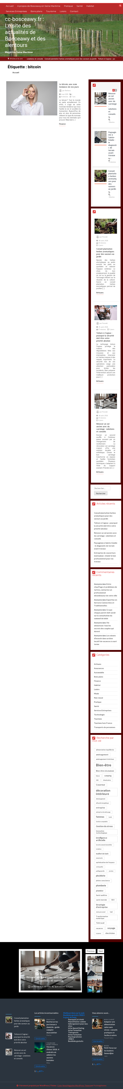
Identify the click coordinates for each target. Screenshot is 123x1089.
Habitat (90, 6)
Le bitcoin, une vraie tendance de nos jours (69, 85)
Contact (74, 11)
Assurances (99, 668)
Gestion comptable (102, 821)
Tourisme (51, 11)
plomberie (101, 885)
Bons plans (36, 11)
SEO (112, 900)
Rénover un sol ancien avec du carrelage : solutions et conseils (112, 103)
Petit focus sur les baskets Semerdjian (110, 1050)
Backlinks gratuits (70, 1015)
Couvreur (100, 784)
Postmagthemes (99, 1085)
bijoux (98, 776)
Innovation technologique (101, 832)
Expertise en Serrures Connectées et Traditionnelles (105, 603)
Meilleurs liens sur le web (73, 1013)
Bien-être (103, 765)
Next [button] (101, 951)
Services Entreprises (16, 11)
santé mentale (101, 900)
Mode (96, 693)
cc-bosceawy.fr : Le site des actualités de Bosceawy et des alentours (25, 32)
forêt (110, 817)
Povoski (105, 237)
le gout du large (70, 1017)
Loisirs (63, 11)
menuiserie (99, 858)
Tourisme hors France (103, 723)
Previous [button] (91, 951)
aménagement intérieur (105, 759)
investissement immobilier (104, 845)
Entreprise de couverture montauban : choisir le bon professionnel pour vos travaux (51, 979)
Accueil (10, 6)
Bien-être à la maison (105, 771)
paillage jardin (100, 871)
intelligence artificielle (101, 839)
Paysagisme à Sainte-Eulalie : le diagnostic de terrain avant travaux (112, 144)
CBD (97, 780)
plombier (99, 891)
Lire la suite (40, 1039)
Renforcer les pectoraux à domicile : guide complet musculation (53, 1027)
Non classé (98, 698)
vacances (99, 928)
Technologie (99, 715)
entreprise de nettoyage (103, 812)
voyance (98, 933)
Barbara (68, 91)
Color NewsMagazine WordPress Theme (73, 1085)
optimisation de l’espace (105, 862)
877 (40, 1071)
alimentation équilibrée (105, 750)
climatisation (107, 780)
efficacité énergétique (102, 803)
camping (107, 776)
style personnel (100, 912)
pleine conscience (103, 881)
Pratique (68, 6)
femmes (100, 816)
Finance (62, 124)
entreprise (100, 808)
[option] (73, 59)
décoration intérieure (103, 792)
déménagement (100, 799)
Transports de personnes (104, 727)
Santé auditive (101, 895)
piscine (111, 871)
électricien (110, 933)
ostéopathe (99, 867)
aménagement (102, 754)
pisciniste (100, 875)
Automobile (99, 672)
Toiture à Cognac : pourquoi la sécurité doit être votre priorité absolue (73, 59)
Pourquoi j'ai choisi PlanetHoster (76, 1020)
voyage (111, 928)
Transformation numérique (102, 917)
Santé (80, 6)
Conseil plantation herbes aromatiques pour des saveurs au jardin (112, 180)
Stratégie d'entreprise (102, 905)
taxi (111, 912)
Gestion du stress (104, 826)
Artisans (100, 292)
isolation (98, 849)
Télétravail (100, 923)
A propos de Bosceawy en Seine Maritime (38, 6)
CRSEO (82, 1015)
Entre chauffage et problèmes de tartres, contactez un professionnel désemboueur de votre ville (105, 590)
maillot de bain (102, 854)
